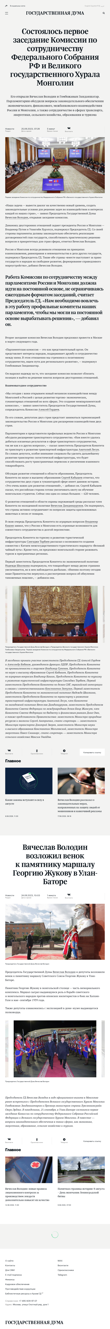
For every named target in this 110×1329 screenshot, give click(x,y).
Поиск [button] (103, 13)
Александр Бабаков (19, 664)
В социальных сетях (17, 5)
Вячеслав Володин (16, 217)
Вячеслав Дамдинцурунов (67, 505)
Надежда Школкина (17, 565)
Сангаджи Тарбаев (38, 541)
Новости (9, 128)
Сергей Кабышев (71, 477)
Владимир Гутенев (56, 668)
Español (94, 5)
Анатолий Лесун (89, 449)
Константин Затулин (58, 688)
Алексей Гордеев (48, 409)
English (88, 5)
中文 (99, 5)
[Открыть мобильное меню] (6, 13)
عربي (103, 5)
